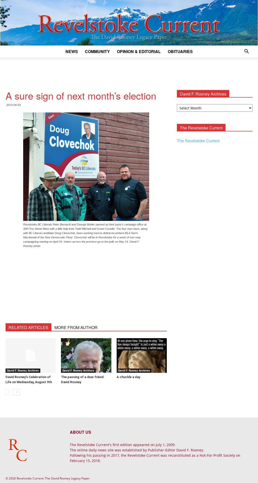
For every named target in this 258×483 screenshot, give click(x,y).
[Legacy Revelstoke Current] (129, 22)
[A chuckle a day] (142, 355)
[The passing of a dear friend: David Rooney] (86, 355)
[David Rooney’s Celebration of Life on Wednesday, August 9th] (31, 355)
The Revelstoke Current (198, 141)
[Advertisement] (129, 71)
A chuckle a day (128, 377)
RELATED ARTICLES (28, 327)
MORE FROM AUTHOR (76, 327)
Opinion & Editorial (139, 51)
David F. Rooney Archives (23, 370)
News (72, 51)
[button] (246, 52)
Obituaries (180, 51)
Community (97, 51)
